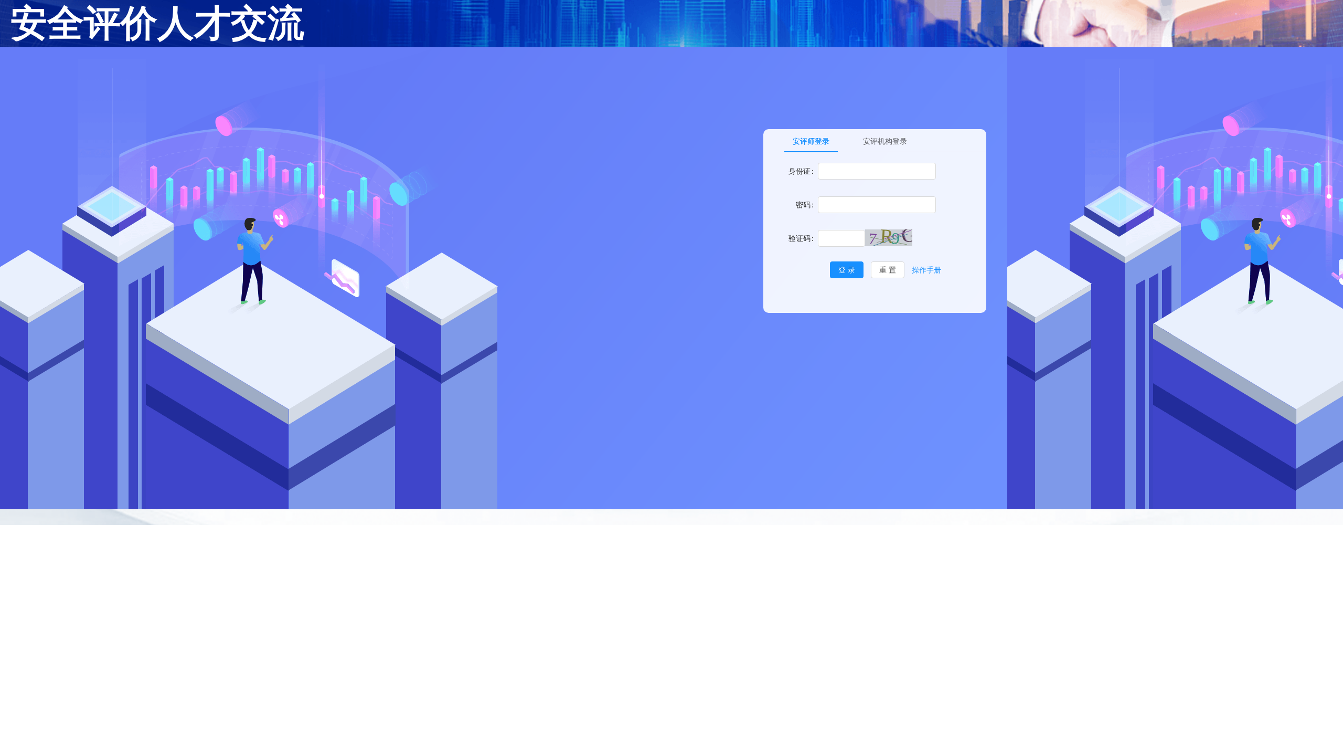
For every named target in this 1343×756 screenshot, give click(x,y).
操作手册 (926, 269)
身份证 (799, 170)
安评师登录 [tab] (811, 140)
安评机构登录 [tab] (885, 140)
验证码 (799, 238)
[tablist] (885, 140)
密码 (803, 204)
